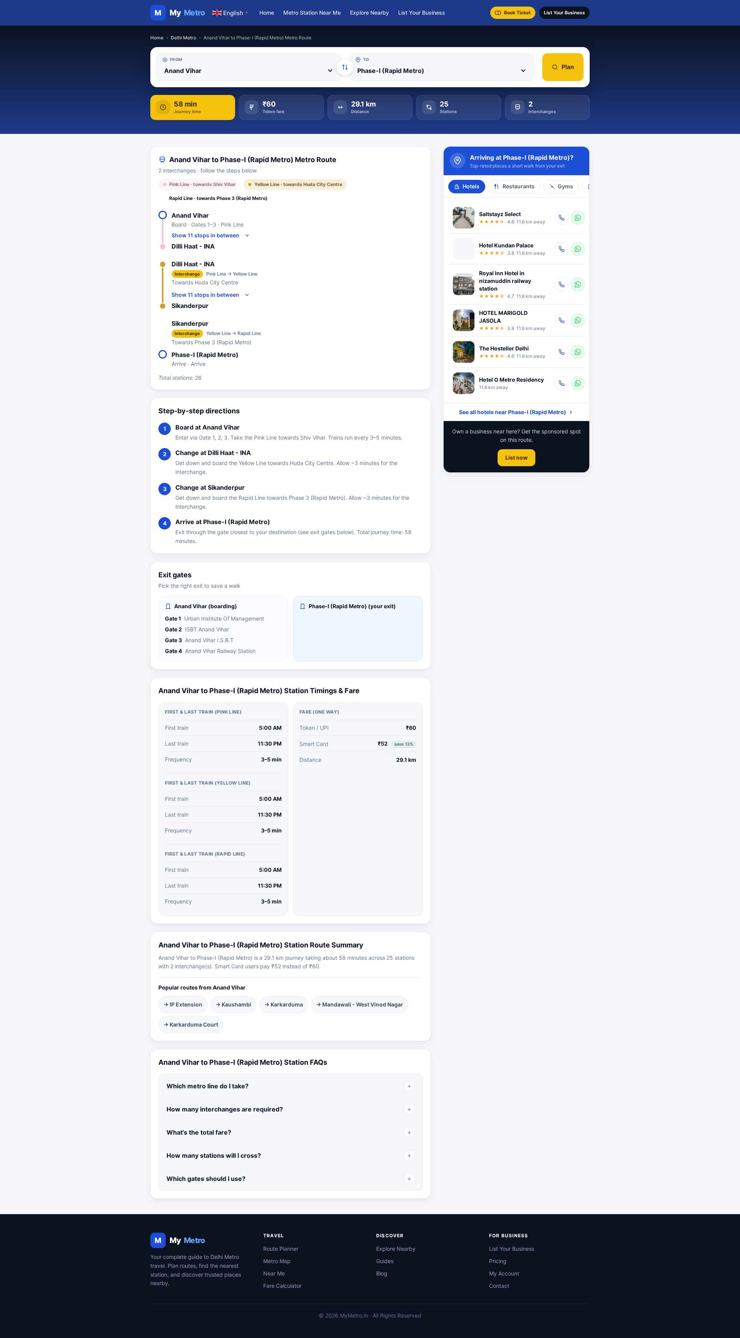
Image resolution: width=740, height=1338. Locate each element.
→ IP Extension (182, 1004)
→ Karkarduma (283, 1004)
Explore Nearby (369, 12)
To (366, 59)
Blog (381, 1273)
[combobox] (248, 71)
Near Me (274, 1273)
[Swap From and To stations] (344, 67)
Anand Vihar (190, 215)
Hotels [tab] (470, 186)
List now (516, 457)
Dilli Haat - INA (193, 246)
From (176, 59)
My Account (504, 1273)
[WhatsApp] (578, 218)
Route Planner (280, 1248)
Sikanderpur (190, 306)
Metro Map (277, 1261)
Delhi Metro (183, 38)
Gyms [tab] (565, 186)
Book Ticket (517, 12)
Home (266, 12)
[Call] (561, 218)
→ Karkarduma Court (190, 1024)
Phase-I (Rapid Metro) (205, 355)
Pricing (497, 1261)
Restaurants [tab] (519, 186)
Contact (499, 1285)
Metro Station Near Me (312, 12)
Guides (385, 1261)
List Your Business (421, 12)
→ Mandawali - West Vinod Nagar (359, 1004)
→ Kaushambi (233, 1004)
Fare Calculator (282, 1285)
